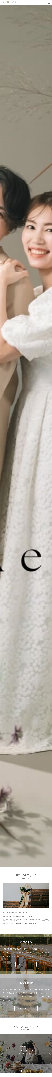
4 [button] (30, 1071)
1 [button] (21, 1071)
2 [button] (24, 1071)
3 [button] (27, 1071)
